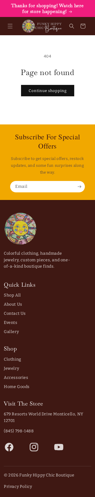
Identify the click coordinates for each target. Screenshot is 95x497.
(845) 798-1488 (19, 431)
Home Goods (17, 386)
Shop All (12, 295)
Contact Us (15, 313)
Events (10, 322)
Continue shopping (48, 90)
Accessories (16, 377)
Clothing (12, 359)
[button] (10, 26)
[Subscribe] (79, 186)
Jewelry (11, 368)
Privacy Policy (18, 486)
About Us (13, 304)
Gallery (11, 331)
